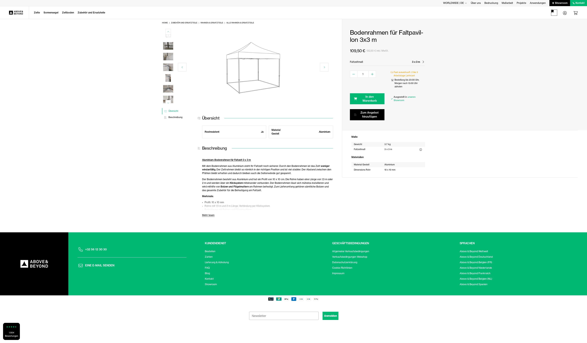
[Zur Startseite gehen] (14, 12)
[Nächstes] (324, 67)
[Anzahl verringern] (353, 74)
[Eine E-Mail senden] (81, 265)
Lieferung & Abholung (217, 262)
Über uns (476, 2)
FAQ (207, 267)
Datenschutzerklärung (344, 262)
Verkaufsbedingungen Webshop (349, 256)
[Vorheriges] (182, 67)
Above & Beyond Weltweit (474, 251)
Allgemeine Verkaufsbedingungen (350, 251)
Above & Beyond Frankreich (475, 273)
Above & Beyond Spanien (473, 284)
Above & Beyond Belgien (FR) (476, 262)
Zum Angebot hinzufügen (369, 114)
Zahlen (209, 256)
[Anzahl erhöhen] (372, 74)
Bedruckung (491, 2)
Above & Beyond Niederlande (476, 267)
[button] (11, 331)
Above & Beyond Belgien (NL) (476, 278)
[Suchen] (554, 13)
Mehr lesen (208, 215)
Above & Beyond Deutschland (476, 256)
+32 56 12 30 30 (96, 249)
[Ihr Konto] (565, 13)
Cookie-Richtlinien (342, 267)
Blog (207, 273)
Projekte (521, 2)
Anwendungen (538, 2)
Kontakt (580, 2)
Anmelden (330, 316)
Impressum (338, 273)
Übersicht (173, 111)
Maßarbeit (507, 2)
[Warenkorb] (576, 13)
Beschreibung (175, 117)
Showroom (561, 2)
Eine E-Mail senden (99, 265)
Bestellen (210, 251)
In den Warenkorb (369, 98)
